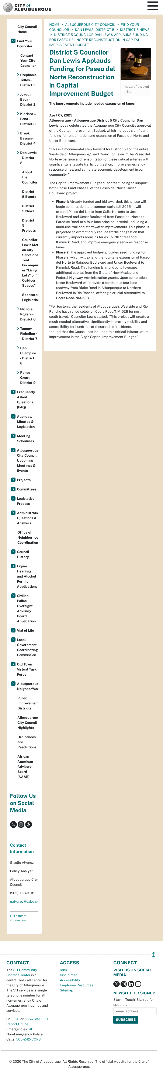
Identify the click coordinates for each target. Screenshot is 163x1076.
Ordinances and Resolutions (26, 742)
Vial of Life (25, 630)
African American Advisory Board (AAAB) (25, 766)
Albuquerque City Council (90, 25)
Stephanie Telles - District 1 (28, 80)
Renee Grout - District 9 (28, 378)
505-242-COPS (28, 1039)
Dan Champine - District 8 (28, 355)
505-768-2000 (36, 1019)
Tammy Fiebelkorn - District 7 (28, 334)
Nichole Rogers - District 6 (28, 314)
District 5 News (135, 30)
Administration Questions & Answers (27, 518)
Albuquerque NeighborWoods (27, 686)
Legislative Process (25, 501)
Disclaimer (68, 975)
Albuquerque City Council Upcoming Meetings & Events (27, 460)
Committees (26, 489)
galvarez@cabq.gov (25, 901)
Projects (24, 480)
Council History (23, 554)
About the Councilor (30, 177)
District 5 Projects (29, 225)
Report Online (17, 1024)
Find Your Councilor (24, 43)
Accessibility (70, 980)
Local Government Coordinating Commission (27, 647)
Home (54, 25)
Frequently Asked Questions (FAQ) (26, 399)
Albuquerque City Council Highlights (27, 723)
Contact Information (22, 848)
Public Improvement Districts (27, 703)
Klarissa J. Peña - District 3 (28, 119)
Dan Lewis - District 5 (94, 30)
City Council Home (27, 29)
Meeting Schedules (25, 438)
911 (31, 1029)
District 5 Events (29, 194)
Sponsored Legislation (30, 297)
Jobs (63, 970)
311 (17, 1019)
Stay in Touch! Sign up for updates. (133, 1002)
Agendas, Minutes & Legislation (26, 422)
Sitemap (66, 990)
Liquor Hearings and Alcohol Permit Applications (27, 576)
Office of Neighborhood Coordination (27, 537)
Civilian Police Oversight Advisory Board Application (26, 608)
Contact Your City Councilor (28, 60)
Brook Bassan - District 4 (28, 138)
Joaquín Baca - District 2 (27, 99)
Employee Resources (76, 985)
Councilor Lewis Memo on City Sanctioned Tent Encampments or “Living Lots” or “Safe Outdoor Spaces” (30, 262)
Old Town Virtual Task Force (27, 669)
